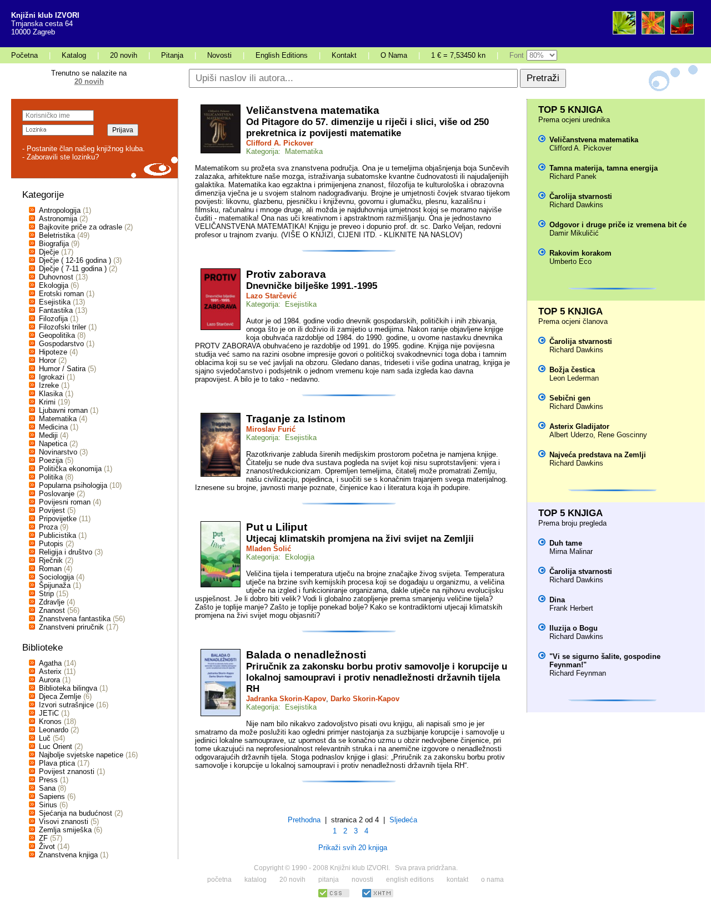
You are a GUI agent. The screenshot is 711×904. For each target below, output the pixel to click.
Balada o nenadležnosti (306, 655)
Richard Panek (573, 176)
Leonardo (53, 730)
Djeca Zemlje (60, 696)
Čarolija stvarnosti (580, 196)
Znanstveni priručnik (71, 627)
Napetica (53, 443)
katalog (255, 879)
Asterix (50, 671)
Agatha (50, 663)
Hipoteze (53, 352)
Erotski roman (61, 293)
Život (47, 846)
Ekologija (53, 285)
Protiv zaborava (286, 274)
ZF (43, 838)
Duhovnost (56, 277)
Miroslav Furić (271, 429)
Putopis (51, 544)
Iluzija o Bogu (573, 628)
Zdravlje (51, 602)
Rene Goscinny (622, 435)
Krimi (47, 402)
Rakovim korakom (580, 253)
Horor (47, 360)
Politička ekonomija (70, 469)
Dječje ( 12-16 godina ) (75, 260)
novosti (362, 879)
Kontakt (344, 55)
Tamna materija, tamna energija (603, 168)
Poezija (51, 460)
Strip (46, 594)
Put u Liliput (276, 527)
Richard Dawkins (576, 205)
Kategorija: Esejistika (281, 304)
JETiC (49, 713)
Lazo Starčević (271, 296)
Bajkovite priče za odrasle (80, 227)
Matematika (58, 418)
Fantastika (56, 310)
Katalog (74, 55)
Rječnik (51, 560)
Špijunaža (55, 585)
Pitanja (172, 55)
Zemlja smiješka (65, 830)
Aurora (49, 680)
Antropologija (60, 210)
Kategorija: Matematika (284, 151)
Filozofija (53, 318)
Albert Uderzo (571, 435)
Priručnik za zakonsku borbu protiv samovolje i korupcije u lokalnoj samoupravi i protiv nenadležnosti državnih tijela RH (376, 677)
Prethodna (304, 820)
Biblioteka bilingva (68, 688)
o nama (492, 879)
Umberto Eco (570, 261)
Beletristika (57, 235)
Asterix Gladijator (579, 426)
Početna (24, 55)
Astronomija (58, 218)
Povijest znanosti (66, 771)
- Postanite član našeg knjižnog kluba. (83, 148)
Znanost (52, 610)
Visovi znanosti (63, 821)
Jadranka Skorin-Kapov (286, 699)
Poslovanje (56, 494)
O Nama (393, 55)
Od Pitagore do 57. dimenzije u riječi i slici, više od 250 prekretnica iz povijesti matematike (367, 127)
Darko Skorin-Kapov (365, 699)
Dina (557, 600)
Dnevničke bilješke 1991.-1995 (311, 286)
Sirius (48, 805)
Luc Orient (55, 746)
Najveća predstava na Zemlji (597, 455)
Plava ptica (57, 763)
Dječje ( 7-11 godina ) (73, 268)
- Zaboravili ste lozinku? (60, 157)
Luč (45, 738)
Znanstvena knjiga (68, 855)
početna (219, 879)
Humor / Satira (62, 368)
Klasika (51, 393)
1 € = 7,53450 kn (458, 55)
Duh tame (565, 543)
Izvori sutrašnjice (66, 705)
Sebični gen (569, 398)
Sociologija (56, 577)
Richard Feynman (577, 673)
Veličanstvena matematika (312, 110)
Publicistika (57, 535)
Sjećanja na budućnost (75, 813)
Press (48, 780)
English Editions (282, 55)
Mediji (48, 435)
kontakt (457, 879)
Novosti (219, 55)
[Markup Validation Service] (377, 896)
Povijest (52, 510)
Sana (47, 788)
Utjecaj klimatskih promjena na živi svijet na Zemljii (360, 538)
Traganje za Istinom (296, 418)
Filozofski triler (62, 327)
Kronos (50, 721)
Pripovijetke (58, 519)
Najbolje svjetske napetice (81, 755)
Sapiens (52, 796)
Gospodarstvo (61, 343)
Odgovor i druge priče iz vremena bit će (618, 225)
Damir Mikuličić (574, 233)
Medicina (53, 427)
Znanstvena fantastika (75, 619)
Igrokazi (51, 377)
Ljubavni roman (63, 410)
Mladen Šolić (268, 549)
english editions (410, 879)
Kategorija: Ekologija (280, 557)
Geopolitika (57, 335)
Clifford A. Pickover (279, 143)
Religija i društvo (65, 552)
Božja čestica (572, 370)
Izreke (49, 385)
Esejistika (55, 302)
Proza (48, 527)
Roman (50, 569)
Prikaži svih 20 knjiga (352, 847)
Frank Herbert (571, 608)
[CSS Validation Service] (333, 896)
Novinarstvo (58, 452)
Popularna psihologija (73, 485)
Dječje (49, 252)
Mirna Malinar (571, 551)
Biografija (54, 243)
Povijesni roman (65, 502)
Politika (51, 477)
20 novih (123, 55)
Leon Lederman (574, 378)
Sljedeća (403, 820)
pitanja (328, 879)
